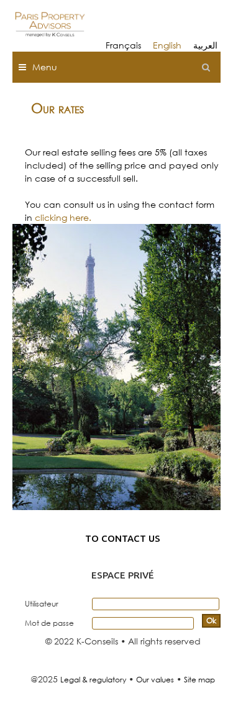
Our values (155, 679)
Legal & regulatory (93, 679)
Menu (44, 67)
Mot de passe (49, 623)
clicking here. (63, 217)
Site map (199, 679)
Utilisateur (41, 603)
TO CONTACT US (122, 538)
